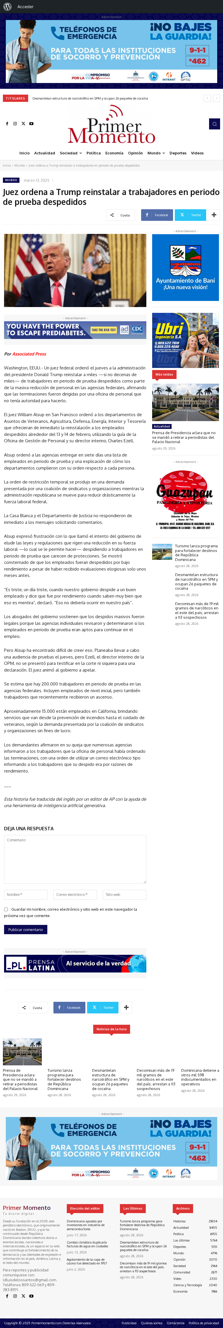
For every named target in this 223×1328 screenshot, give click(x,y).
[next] (216, 98)
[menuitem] (7, 6)
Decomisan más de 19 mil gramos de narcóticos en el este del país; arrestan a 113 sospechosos (98, 98)
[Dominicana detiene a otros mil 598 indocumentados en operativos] (200, 1052)
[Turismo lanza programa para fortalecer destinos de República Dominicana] (162, 552)
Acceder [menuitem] (25, 6)
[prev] (207, 98)
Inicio (7, 165)
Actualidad (162, 426)
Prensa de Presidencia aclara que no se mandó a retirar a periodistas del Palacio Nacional (184, 437)
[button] (214, 123)
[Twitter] (23, 124)
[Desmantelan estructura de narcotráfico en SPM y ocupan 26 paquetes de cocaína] (162, 581)
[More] (214, 215)
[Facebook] (7, 124)
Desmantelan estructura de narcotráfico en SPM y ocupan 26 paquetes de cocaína (196, 581)
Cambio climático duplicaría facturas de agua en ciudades (87, 1244)
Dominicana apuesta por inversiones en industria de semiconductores (86, 1225)
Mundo (20, 165)
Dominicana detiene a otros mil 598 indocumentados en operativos (200, 1077)
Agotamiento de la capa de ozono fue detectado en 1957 (87, 1261)
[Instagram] (15, 124)
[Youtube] (31, 124)
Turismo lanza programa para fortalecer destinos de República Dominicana (196, 553)
